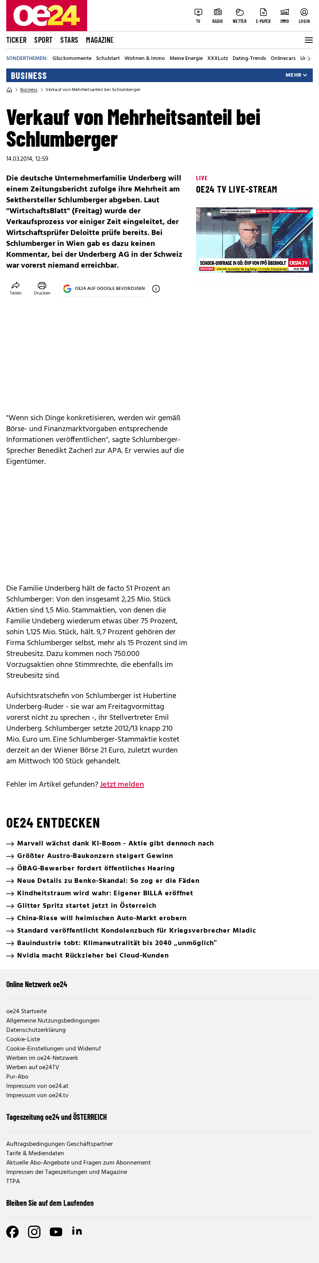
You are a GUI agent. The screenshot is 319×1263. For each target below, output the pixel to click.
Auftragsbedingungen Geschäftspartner (59, 1144)
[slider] (234, 260)
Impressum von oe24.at (37, 1086)
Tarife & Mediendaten (35, 1154)
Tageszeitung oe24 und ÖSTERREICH (56, 1116)
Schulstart (108, 58)
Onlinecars (283, 58)
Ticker (16, 39)
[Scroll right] (309, 59)
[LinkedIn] (78, 1232)
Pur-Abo (17, 1077)
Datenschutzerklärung (36, 1030)
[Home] (9, 90)
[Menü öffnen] (308, 40)
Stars (69, 39)
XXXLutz (217, 58)
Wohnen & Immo (144, 58)
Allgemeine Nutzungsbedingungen (53, 1021)
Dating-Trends (249, 58)
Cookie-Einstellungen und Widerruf (53, 1049)
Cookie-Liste (23, 1040)
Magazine (100, 39)
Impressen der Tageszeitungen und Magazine (66, 1172)
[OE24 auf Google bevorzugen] (156, 288)
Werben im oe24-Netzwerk (42, 1058)
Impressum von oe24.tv (37, 1096)
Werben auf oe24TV (32, 1068)
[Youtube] (56, 1232)
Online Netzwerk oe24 (36, 984)
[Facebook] (12, 1232)
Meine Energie (186, 58)
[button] (208, 260)
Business (29, 75)
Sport (43, 39)
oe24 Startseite (26, 1012)
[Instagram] (34, 1232)
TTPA (13, 1182)
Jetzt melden (122, 784)
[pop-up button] (288, 260)
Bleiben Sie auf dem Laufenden (50, 1202)
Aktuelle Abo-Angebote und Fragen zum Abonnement (78, 1163)
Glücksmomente (72, 58)
